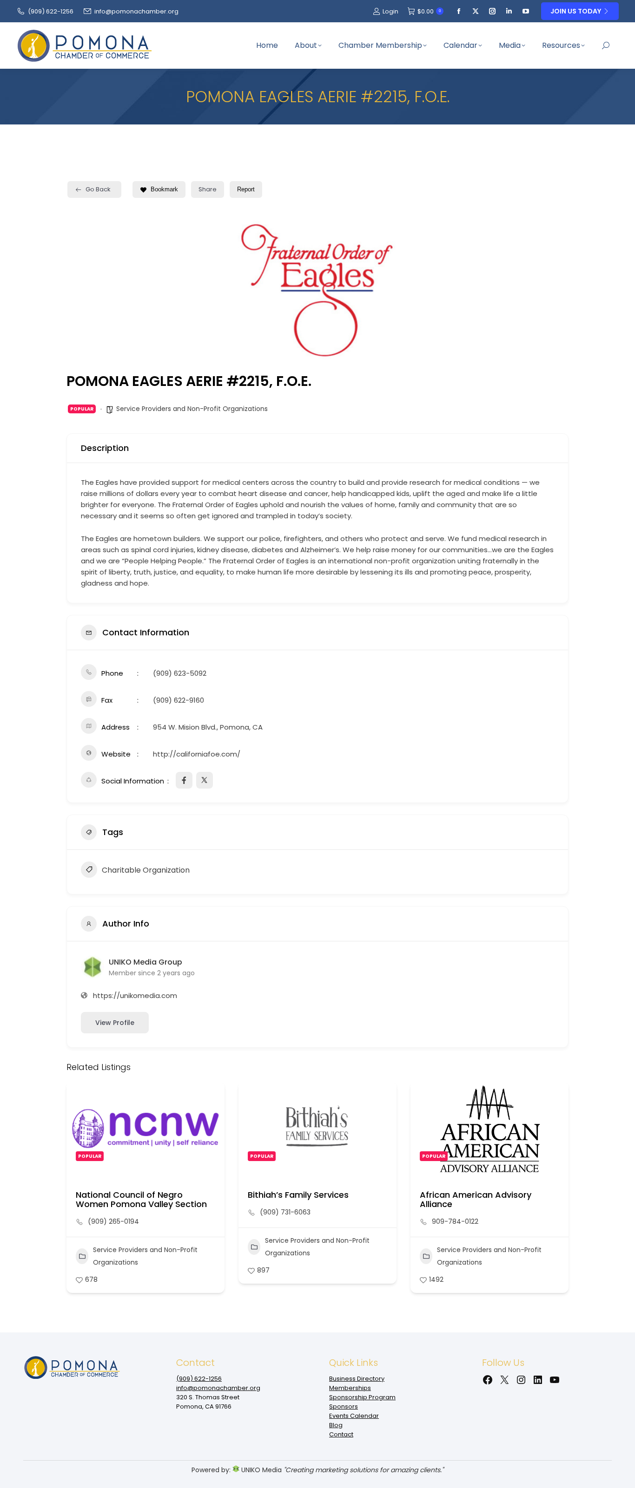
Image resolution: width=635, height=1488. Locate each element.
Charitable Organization (146, 870)
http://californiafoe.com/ (196, 754)
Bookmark (164, 189)
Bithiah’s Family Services (298, 1195)
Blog (336, 1425)
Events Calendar (354, 1415)
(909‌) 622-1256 (50, 11)
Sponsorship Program (362, 1397)
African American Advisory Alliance (475, 1199)
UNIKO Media (260, 1470)
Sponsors (343, 1406)
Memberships (350, 1388)
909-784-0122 (455, 1221)
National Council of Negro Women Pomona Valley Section (141, 1199)
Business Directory (356, 1378)
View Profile (114, 1022)
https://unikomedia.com (135, 995)
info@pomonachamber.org (136, 11)
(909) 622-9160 (178, 700)
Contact (341, 1434)
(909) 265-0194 (113, 1221)
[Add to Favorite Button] (208, 1098)
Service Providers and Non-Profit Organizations (192, 408)
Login (390, 11)
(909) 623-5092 (179, 673)
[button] (73, 1190)
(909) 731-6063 (285, 1212)
